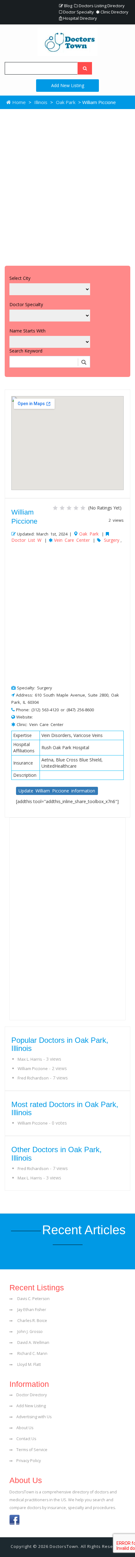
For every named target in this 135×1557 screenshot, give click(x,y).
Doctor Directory (31, 1395)
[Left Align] (85, 68)
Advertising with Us (33, 1416)
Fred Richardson (33, 1078)
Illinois (40, 102)
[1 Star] (55, 508)
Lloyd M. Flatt (28, 1364)
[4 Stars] (76, 508)
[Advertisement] (67, 185)
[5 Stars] (83, 508)
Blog (67, 5)
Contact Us (26, 1438)
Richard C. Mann (31, 1353)
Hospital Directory (79, 18)
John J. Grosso (29, 1331)
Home (18, 102)
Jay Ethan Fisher (31, 1309)
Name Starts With (27, 331)
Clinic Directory (114, 12)
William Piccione (33, 1068)
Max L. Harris (30, 1059)
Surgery (111, 540)
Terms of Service (31, 1449)
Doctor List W (26, 540)
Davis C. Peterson (33, 1298)
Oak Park (65, 102)
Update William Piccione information (57, 791)
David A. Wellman (32, 1342)
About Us (24, 1427)
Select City (19, 278)
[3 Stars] (69, 508)
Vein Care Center (72, 540)
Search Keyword (25, 351)
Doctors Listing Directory (101, 5)
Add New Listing (67, 85)
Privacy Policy (28, 1460)
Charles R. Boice (31, 1320)
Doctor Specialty (78, 12)
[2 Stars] (62, 508)
